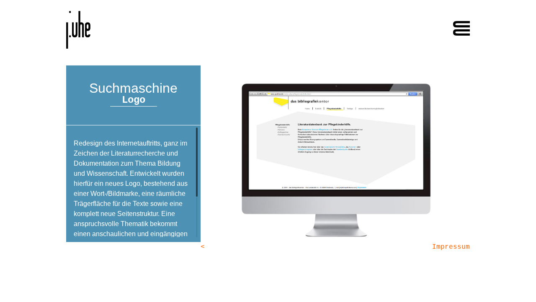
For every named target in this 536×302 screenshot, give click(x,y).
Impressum (451, 247)
